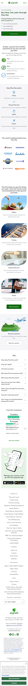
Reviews (14, 558)
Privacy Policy (7, 650)
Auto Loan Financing (14, 522)
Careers (14, 553)
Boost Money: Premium (14, 516)
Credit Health (14, 543)
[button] (2, 3)
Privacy (14, 584)
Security (14, 571)
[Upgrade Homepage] (13, 2)
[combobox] (14, 602)
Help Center (14, 568)
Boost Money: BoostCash (14, 511)
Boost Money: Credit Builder (14, 514)
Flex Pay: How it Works (14, 528)
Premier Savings (14, 502)
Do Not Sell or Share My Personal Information (14, 588)
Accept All (14, 683)
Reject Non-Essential (14, 678)
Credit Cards (14, 500)
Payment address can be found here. (14, 624)
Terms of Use (14, 581)
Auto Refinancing (14, 519)
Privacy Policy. (5, 675)
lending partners (17, 649)
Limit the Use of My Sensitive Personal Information (14, 592)
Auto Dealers (14, 525)
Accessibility (14, 574)
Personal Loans (14, 497)
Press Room (14, 556)
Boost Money (14, 508)
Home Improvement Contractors (14, 539)
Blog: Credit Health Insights (14, 566)
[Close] (26, 664)
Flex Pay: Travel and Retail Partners (14, 531)
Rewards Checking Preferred (14, 505)
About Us (14, 550)
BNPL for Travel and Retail (14, 535)
